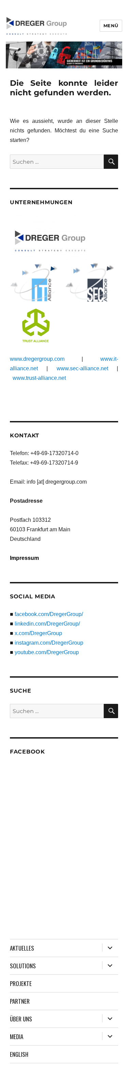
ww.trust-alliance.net (41, 378)
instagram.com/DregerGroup (49, 643)
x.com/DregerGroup (38, 633)
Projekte (21, 983)
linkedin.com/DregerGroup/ (47, 624)
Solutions (23, 965)
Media (16, 1036)
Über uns (21, 1019)
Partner (20, 1001)
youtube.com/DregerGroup (47, 652)
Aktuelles (22, 948)
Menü (110, 25)
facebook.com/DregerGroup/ (49, 614)
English (19, 1054)
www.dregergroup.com (37, 359)
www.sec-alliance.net (82, 368)
